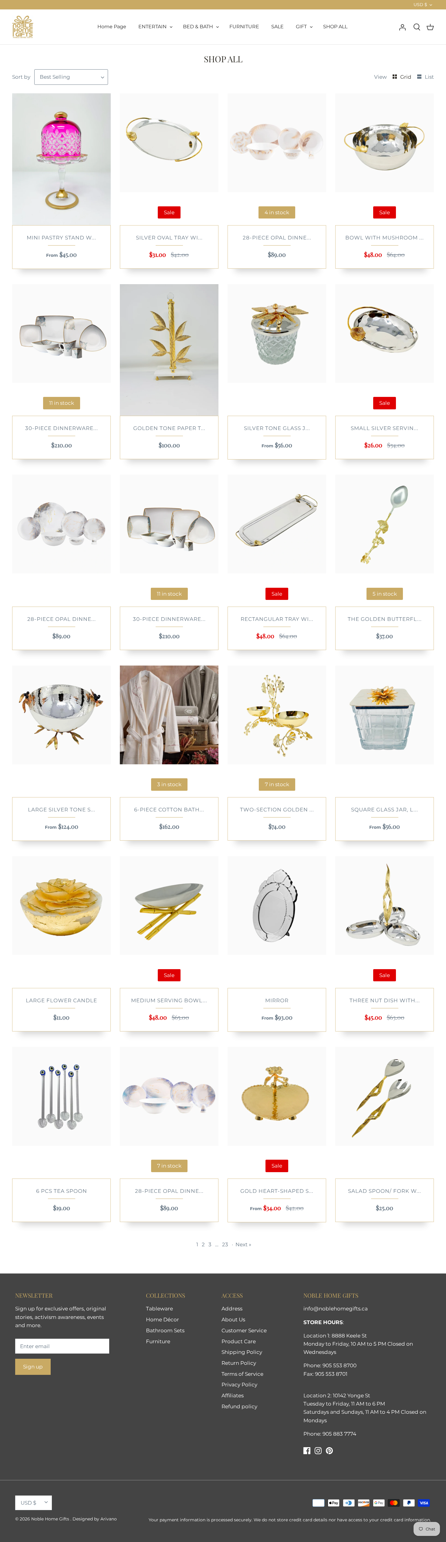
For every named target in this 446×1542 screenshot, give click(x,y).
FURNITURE (244, 26)
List (429, 77)
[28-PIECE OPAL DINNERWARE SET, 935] (61, 540)
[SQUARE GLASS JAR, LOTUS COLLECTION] (384, 731)
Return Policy (238, 1363)
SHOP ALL (335, 26)
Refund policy (239, 1406)
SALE (277, 26)
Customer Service (244, 1330)
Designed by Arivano (95, 1518)
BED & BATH (198, 26)
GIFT (301, 26)
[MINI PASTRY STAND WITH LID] (61, 159)
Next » (243, 1244)
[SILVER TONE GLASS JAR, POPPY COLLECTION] (277, 350)
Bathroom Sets (165, 1330)
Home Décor (162, 1320)
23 (225, 1244)
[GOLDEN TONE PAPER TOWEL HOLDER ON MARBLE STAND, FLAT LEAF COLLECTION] (169, 350)
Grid (406, 77)
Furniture (158, 1341)
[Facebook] (306, 1450)
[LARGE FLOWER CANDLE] (61, 922)
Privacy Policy (239, 1385)
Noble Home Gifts (50, 1518)
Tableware (159, 1309)
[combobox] (71, 77)
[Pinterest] (329, 1450)
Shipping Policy (241, 1352)
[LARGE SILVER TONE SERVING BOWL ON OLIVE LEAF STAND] (61, 731)
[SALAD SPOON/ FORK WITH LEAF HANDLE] (384, 1113)
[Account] (402, 26)
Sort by (21, 77)
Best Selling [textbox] (55, 77)
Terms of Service (242, 1374)
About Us (233, 1320)
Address (231, 1309)
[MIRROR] (277, 922)
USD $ (420, 4)
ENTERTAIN (152, 26)
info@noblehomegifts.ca (335, 1309)
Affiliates (232, 1395)
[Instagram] (318, 1450)
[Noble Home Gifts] (22, 26)
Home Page (111, 26)
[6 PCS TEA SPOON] (61, 1113)
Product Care (238, 1341)
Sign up (33, 1367)
